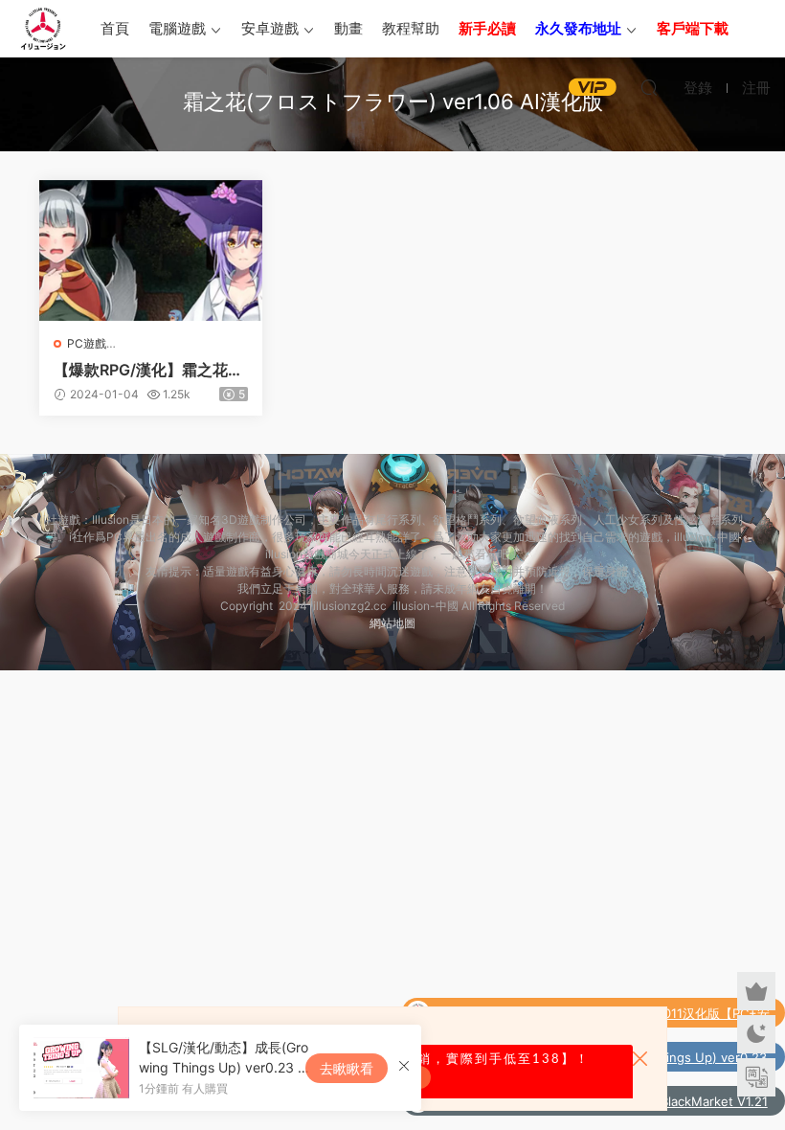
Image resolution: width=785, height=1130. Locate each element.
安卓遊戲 (270, 28)
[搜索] (649, 87)
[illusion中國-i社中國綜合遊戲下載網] (43, 28)
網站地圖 (392, 623)
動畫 (348, 28)
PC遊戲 (86, 343)
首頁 (115, 28)
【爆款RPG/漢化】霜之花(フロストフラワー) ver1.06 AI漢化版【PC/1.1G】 (150, 369)
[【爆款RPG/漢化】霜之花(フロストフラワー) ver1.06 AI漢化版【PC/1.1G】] (150, 250)
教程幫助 (410, 28)
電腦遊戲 (177, 28)
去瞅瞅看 (346, 1068)
